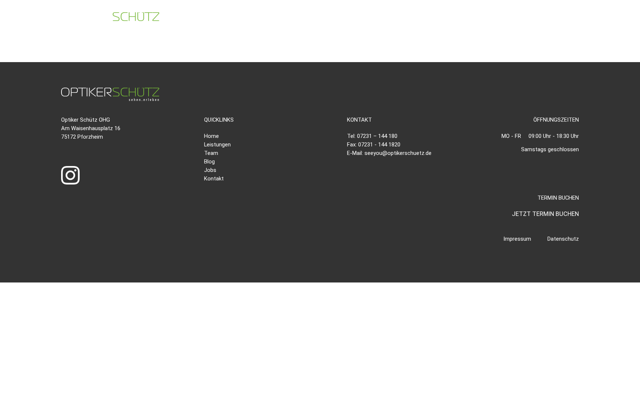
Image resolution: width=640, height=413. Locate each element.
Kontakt (214, 178)
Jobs (210, 170)
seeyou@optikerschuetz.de (515, 19)
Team (211, 153)
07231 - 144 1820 (379, 144)
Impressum (517, 239)
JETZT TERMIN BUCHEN (545, 213)
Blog (209, 161)
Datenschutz (563, 239)
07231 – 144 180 (377, 136)
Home (211, 136)
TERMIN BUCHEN (600, 19)
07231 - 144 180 (422, 19)
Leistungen (217, 144)
